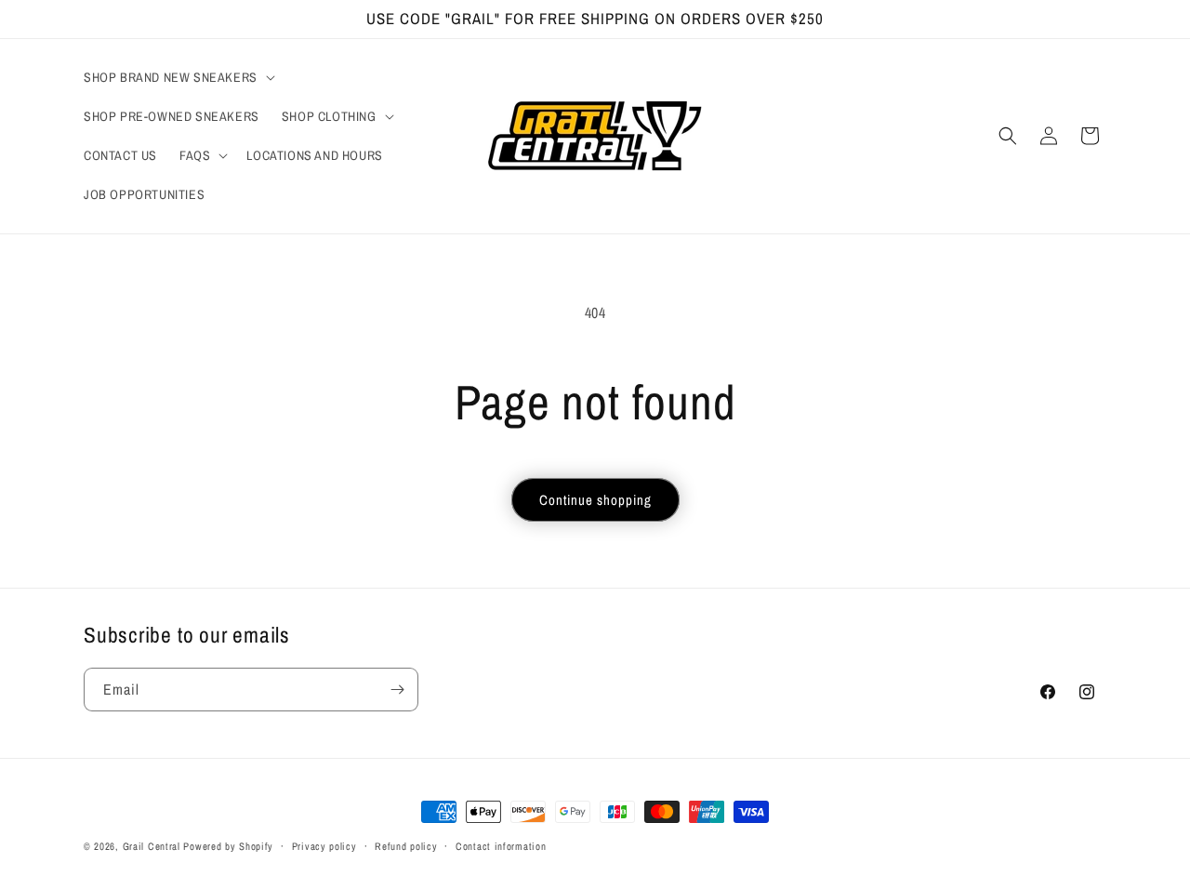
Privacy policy (324, 845)
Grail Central (151, 846)
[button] (178, 77)
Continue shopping (595, 500)
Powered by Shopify (228, 846)
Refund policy (406, 845)
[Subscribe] (397, 689)
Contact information (501, 845)
